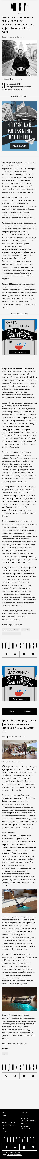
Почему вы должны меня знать (11, 634)
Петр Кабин (26, 630)
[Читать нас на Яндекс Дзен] (24, 654)
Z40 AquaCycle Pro (16, 781)
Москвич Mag (12, 1152)
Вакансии (24, 1116)
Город (4, 737)
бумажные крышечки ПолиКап (11, 630)
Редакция (24, 1112)
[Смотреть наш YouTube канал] (32, 654)
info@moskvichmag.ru (14, 1154)
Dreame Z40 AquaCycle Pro (13, 1015)
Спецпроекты (26, 1123)
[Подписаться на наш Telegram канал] (6, 654)
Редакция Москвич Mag (17, 737)
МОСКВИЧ (19, 8)
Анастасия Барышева (16, 37)
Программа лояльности (25, 1127)
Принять (11, 711)
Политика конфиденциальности (29, 1119)
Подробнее (28, 711)
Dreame (5, 1054)
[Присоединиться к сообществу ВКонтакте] (15, 654)
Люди (4, 37)
